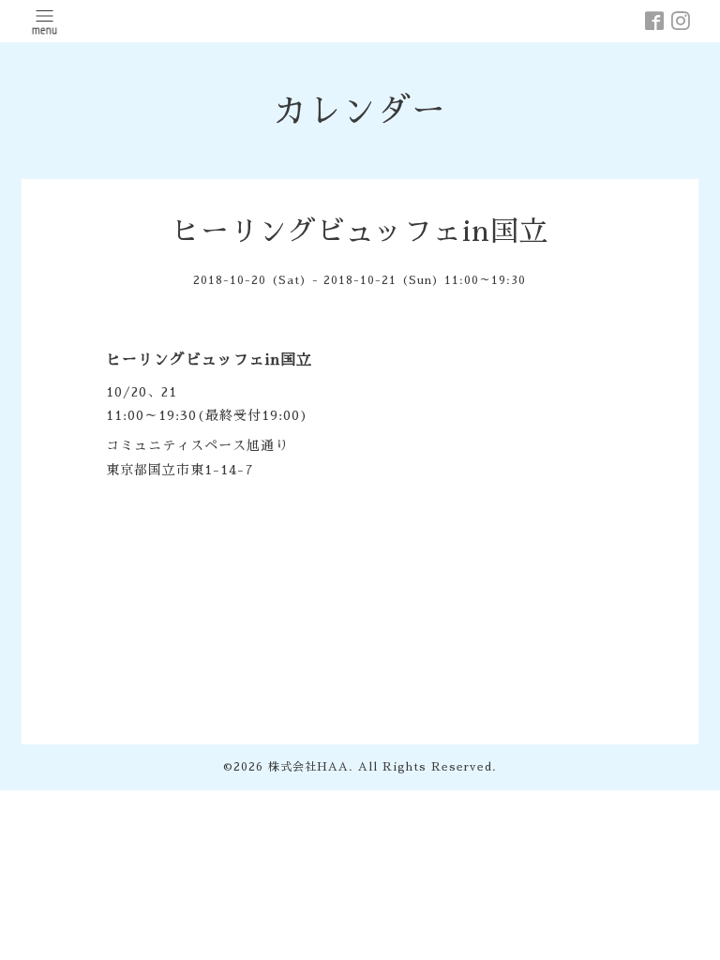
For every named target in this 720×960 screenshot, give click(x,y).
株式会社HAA (308, 766)
